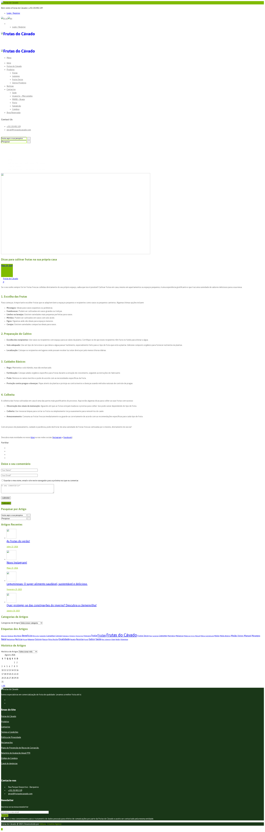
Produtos (10, 69)
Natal (3, 639)
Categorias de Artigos (10, 623)
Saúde (99, 639)
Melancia (179, 636)
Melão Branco (225, 636)
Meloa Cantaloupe (207, 636)
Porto (14, 103)
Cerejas (58, 636)
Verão (117, 639)
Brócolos (36, 636)
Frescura (87, 636)
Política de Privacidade (11, 737)
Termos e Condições (9, 732)
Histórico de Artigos (9, 651)
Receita (73, 639)
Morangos (256, 636)
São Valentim (106, 639)
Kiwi (150, 636)
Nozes (25, 639)
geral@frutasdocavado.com (19, 130)
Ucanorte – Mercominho (22, 96)
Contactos (11, 89)
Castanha (42, 636)
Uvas (113, 639)
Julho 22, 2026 (12, 547)
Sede (14, 93)
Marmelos (171, 636)
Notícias (10, 86)
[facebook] (7, 700)
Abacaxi (4, 636)
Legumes (16, 76)
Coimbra (15, 109)
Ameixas (10, 636)
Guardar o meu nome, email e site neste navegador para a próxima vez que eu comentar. (41, 480)
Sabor (92, 639)
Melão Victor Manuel (241, 635)
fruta (94, 635)
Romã (86, 639)
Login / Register (13, 13)
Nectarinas (11, 639)
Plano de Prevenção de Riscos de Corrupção (20, 748)
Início (9, 63)
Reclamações (7, 742)
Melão (216, 636)
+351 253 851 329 (14, 126)
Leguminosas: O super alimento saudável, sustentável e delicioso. (47, 583)
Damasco (65, 636)
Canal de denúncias (9, 763)
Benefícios (27, 635)
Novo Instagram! (17, 562)
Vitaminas (124, 639)
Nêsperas (31, 639)
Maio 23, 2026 (12, 568)
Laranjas (156, 636)
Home (9, 159)
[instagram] (7, 703)
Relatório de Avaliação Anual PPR (15, 753)
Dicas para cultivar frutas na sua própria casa (26, 163)
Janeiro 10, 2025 (13, 611)
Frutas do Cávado (14, 66)
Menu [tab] (9, 58)
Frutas (15, 73)
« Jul (3, 686)
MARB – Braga (18, 99)
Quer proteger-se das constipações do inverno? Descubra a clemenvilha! (52, 605)
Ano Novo (18, 636)
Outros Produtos (19, 83)
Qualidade (64, 639)
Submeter (6, 503)
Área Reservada (13, 112)
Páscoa (45, 639)
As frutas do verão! (18, 541)
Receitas (80, 639)
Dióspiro (72, 636)
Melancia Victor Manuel (192, 636)
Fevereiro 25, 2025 (14, 589)
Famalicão (16, 106)
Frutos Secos (17, 79)
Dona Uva (79, 636)
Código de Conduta (9, 758)
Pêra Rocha (53, 639)
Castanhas (50, 636)
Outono (38, 639)
